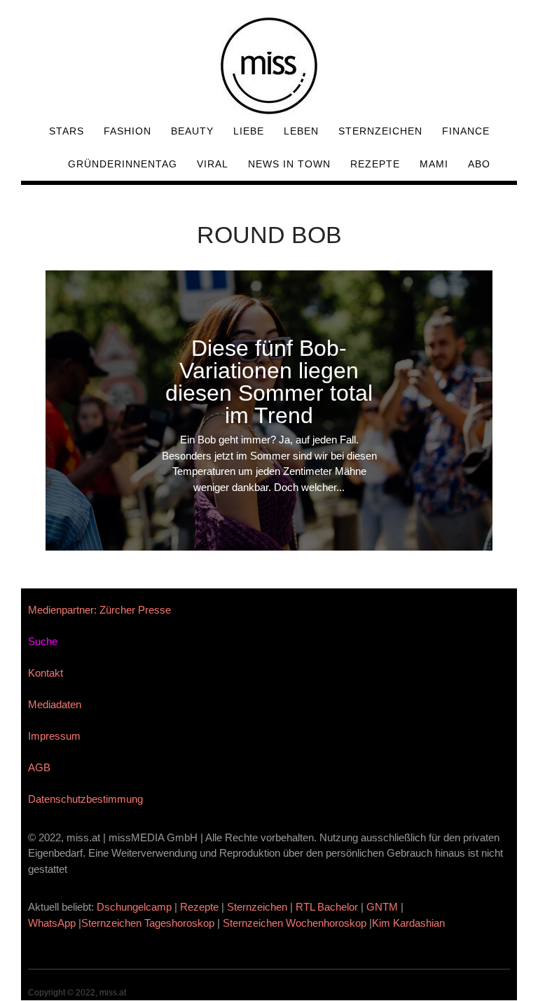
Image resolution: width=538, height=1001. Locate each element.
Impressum (54, 736)
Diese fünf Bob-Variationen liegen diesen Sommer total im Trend (269, 382)
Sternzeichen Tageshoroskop (147, 923)
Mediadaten (54, 704)
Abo (479, 164)
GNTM (382, 907)
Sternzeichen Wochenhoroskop (294, 923)
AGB (39, 767)
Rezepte (375, 164)
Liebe (248, 131)
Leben (301, 131)
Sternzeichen (380, 131)
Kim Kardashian (410, 923)
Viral (212, 164)
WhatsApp (52, 923)
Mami (434, 164)
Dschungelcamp (134, 907)
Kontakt (45, 673)
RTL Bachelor (327, 907)
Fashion (127, 131)
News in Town (289, 164)
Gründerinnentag (122, 164)
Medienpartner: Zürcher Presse (99, 610)
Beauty (192, 131)
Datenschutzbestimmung (85, 799)
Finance (466, 131)
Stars (66, 131)
